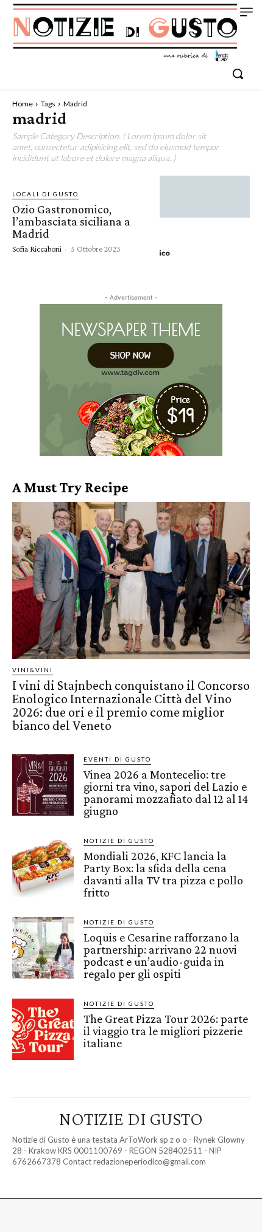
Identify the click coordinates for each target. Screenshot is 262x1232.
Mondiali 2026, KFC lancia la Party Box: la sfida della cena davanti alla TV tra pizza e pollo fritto (163, 874)
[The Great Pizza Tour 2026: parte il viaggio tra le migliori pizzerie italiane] (43, 1029)
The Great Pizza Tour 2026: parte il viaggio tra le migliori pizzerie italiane (165, 1031)
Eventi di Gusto (117, 759)
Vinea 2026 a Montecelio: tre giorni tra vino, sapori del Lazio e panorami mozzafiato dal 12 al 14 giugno (165, 792)
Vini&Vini (32, 669)
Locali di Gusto (45, 194)
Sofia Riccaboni (37, 248)
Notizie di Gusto (118, 840)
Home (22, 103)
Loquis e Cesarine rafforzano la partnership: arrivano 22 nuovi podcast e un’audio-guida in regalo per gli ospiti (161, 955)
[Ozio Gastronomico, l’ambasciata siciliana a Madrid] (205, 221)
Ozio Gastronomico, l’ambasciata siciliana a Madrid (71, 221)
